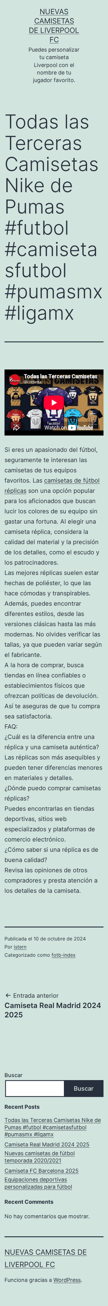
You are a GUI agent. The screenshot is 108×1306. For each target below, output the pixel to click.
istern (20, 947)
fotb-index (64, 955)
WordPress (67, 1280)
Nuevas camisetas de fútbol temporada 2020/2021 (39, 1156)
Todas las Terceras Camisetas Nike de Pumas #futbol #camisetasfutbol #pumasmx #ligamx (52, 1127)
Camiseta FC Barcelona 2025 (41, 1171)
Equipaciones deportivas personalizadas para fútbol (38, 1183)
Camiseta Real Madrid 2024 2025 (46, 1144)
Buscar (13, 1075)
